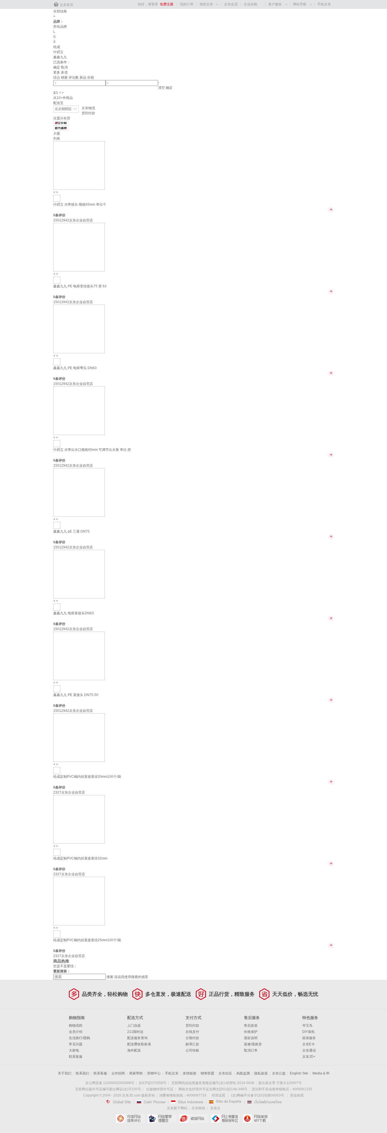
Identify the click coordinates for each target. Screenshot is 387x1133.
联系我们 (82, 1073)
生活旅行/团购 (79, 1038)
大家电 (74, 1050)
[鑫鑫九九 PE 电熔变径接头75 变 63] (79, 247)
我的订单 (187, 4)
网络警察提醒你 (162, 1118)
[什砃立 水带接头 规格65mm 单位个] (79, 165)
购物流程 (75, 1026)
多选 (64, 72)
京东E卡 (308, 1044)
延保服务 (309, 1038)
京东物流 (88, 108)
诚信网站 (193, 1118)
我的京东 (206, 4)
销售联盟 (207, 1073)
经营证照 (218, 1095)
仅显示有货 (61, 118)
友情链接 (189, 1073)
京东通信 (309, 1050)
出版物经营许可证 (159, 1089)
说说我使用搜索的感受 (131, 977)
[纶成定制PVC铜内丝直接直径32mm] (79, 819)
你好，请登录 (148, 4)
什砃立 (58, 52)
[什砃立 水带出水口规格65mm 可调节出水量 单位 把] (79, 410)
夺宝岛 (307, 1026)
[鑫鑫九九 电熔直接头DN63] (79, 574)
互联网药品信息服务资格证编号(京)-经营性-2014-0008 (212, 1083)
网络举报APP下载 (257, 1118)
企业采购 (250, 4)
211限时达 (135, 1032)
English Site (299, 1073)
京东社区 (225, 1073)
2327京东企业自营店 (69, 792)
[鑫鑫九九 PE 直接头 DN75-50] (79, 656)
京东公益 (279, 1073)
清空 (161, 88)
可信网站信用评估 (130, 1118)
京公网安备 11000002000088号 (109, 1083)
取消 (64, 67)
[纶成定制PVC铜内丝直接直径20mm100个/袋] (79, 737)
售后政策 (251, 1026)
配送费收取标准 (139, 1044)
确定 (56, 67)
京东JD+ (308, 1057)
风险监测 (243, 1073)
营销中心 (154, 1073)
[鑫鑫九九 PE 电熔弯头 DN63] (79, 329)
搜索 (110, 977)
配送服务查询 (137, 1038)
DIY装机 (308, 1032)
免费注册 (166, 4)
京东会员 (231, 4)
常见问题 (75, 1044)
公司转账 (192, 1050)
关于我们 (64, 1073)
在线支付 (192, 1032)
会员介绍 (75, 1032)
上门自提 (134, 1026)
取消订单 (251, 1050)
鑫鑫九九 (60, 57)
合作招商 (118, 1073)
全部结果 (60, 11)
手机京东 (324, 4)
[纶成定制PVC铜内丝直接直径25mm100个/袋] (79, 901)
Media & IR (320, 1073)
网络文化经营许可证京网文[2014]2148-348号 (212, 1089)
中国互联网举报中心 (225, 1118)
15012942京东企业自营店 (73, 220)
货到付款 (88, 113)
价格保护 (251, 1032)
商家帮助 (136, 1073)
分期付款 (192, 1038)
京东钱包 (198, 1108)
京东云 (215, 1108)
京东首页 (66, 5)
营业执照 (297, 1095)
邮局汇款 (192, 1044)
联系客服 (75, 1057)
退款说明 (251, 1038)
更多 (56, 72)
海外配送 (134, 1050)
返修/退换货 (253, 1044)
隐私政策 (261, 1073)
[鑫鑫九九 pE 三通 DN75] (79, 492)
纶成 (56, 47)
